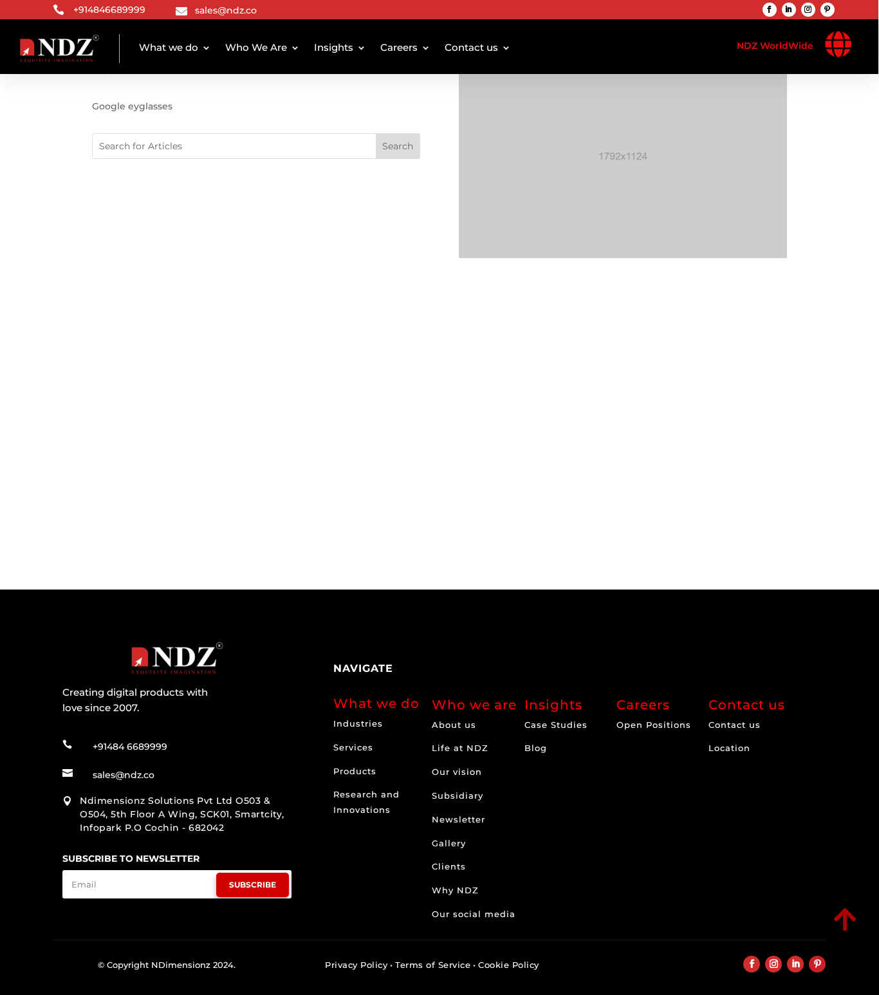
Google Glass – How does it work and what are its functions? (279, 445)
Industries (358, 723)
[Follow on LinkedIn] (789, 10)
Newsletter (458, 819)
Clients (449, 866)
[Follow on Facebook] (770, 10)
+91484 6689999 (130, 746)
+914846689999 (109, 9)
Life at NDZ (460, 748)
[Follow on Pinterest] (827, 10)
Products (354, 771)
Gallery (449, 843)
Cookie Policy (508, 965)
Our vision (457, 772)
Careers (399, 47)
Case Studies (556, 725)
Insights (333, 47)
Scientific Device (179, 458)
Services (353, 747)
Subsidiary (457, 795)
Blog (535, 748)
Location (729, 748)
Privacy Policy (356, 965)
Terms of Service (432, 965)
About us (454, 725)
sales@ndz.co (226, 10)
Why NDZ (455, 890)
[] (755, 932)
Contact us (471, 47)
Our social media (473, 914)
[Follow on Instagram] (808, 10)
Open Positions (653, 725)
